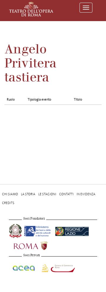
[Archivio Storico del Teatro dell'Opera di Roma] (31, 9)
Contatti (66, 194)
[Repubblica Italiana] (16, 230)
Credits (8, 203)
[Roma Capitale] (38, 245)
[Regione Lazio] (72, 230)
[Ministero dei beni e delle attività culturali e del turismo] (38, 230)
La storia (28, 194)
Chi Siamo (10, 194)
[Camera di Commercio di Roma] (57, 267)
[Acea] (24, 267)
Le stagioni (47, 194)
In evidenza (86, 194)
